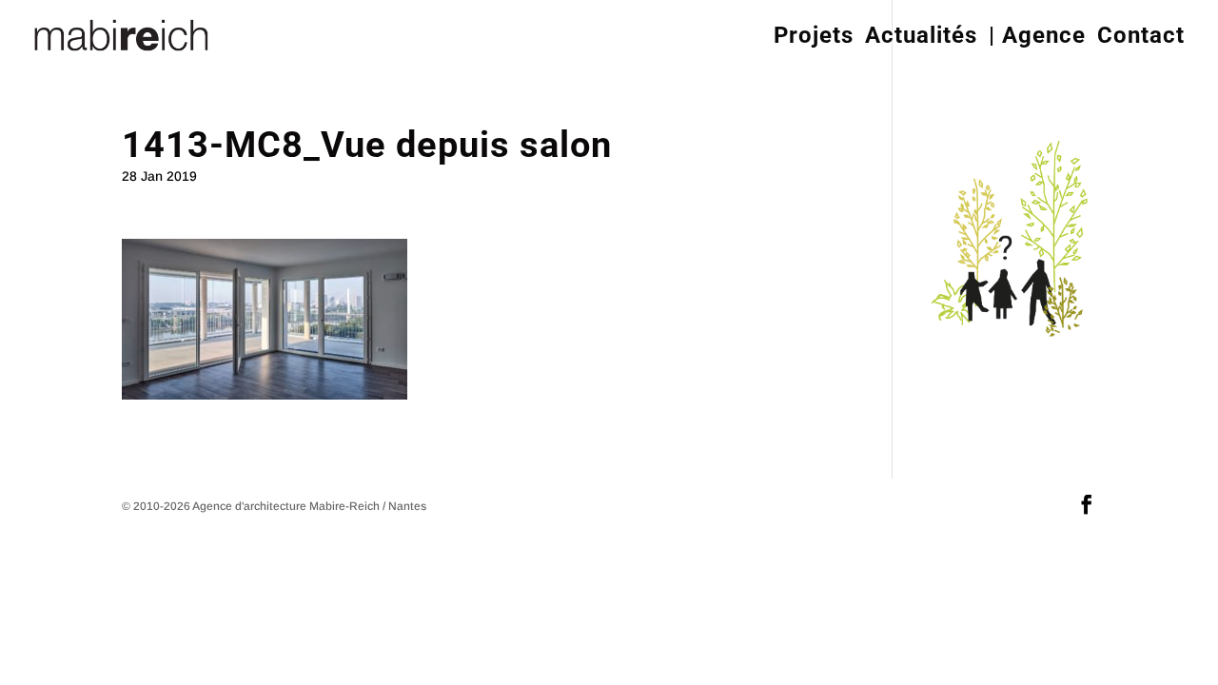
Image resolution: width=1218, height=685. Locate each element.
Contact (1141, 35)
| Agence (1037, 35)
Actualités (921, 35)
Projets (814, 35)
